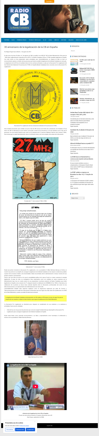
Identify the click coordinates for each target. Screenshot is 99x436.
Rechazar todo (20, 429)
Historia (63, 40)
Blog (13, 40)
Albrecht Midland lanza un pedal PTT (82, 143)
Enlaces (71, 40)
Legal (50, 40)
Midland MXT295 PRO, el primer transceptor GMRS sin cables (87, 70)
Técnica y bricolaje (35, 40)
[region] (20, 426)
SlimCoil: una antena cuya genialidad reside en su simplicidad (87, 90)
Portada (6, 40)
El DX (44, 40)
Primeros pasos (21, 40)
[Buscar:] (82, 50)
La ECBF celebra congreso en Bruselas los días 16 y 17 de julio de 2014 (81, 174)
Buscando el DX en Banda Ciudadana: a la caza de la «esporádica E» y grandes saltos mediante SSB (87, 80)
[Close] (35, 422)
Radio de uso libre (81, 40)
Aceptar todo (30, 429)
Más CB (56, 40)
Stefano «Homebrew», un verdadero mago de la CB (87, 99)
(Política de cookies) (24, 425)
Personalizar (9, 429)
